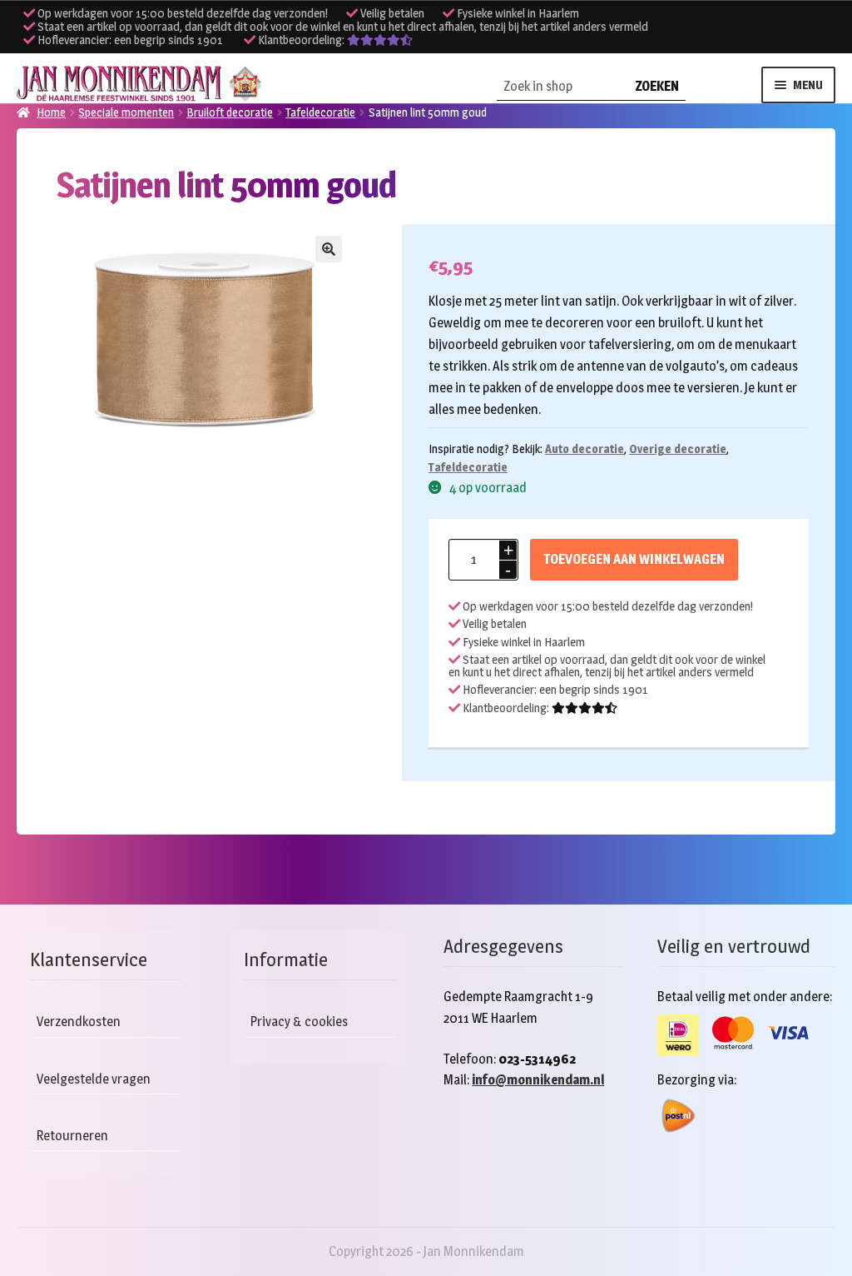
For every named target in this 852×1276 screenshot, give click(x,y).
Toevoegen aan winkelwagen (634, 559)
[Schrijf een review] (380, 39)
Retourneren (72, 1136)
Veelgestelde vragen (94, 1079)
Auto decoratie (584, 448)
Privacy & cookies (299, 1021)
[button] (328, 249)
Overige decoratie (677, 448)
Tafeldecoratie (468, 467)
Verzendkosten (79, 1021)
